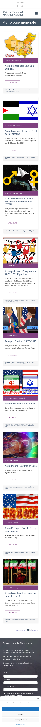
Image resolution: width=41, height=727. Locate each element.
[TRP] (20, 495)
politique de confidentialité (12, 696)
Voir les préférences (20, 720)
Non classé (22, 398)
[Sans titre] (20, 32)
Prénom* (6, 680)
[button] (38, 699)
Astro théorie (16, 231)
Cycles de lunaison (30, 362)
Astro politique (9, 90)
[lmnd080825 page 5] (20, 238)
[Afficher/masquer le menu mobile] (36, 13)
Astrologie (18, 60)
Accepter (20, 709)
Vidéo (17, 91)
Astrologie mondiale (18, 90)
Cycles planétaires (30, 90)
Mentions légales (20, 724)
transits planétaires (10, 91)
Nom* (5, 673)
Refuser (20, 714)
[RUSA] (20, 308)
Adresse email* (8, 686)
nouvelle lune (19, 364)
